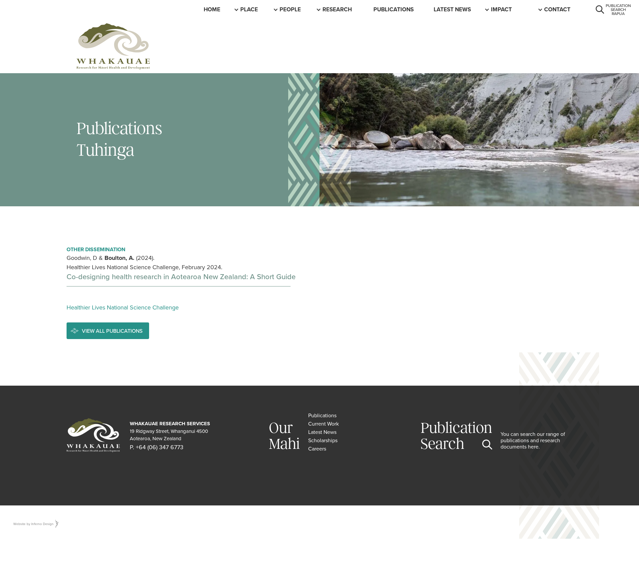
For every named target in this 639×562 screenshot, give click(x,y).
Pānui (442, 9)
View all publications (112, 330)
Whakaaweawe (513, 9)
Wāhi (247, 9)
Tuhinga (385, 9)
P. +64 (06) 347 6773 (156, 447)
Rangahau (338, 9)
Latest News (452, 9)
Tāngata (292, 9)
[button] (250, 9)
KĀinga (214, 9)
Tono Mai (558, 9)
